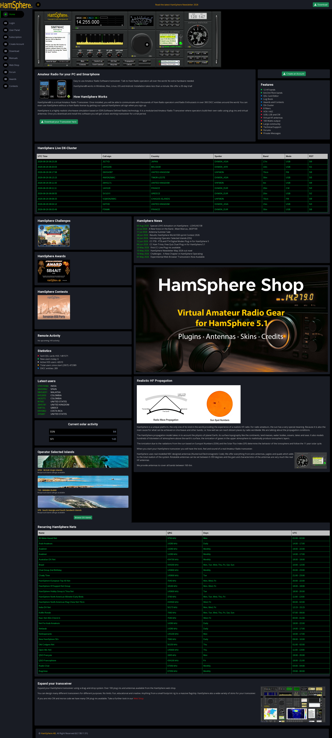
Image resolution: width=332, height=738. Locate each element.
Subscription (15, 37)
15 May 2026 (164, 250)
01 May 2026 (171, 256)
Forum (12, 72)
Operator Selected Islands (56, 452)
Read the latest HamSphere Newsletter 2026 (176, 4)
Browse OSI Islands (83, 517)
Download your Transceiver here (60, 121)
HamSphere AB (48, 733)
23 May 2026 (159, 247)
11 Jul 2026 (153, 232)
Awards (12, 79)
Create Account (16, 44)
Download (14, 51)
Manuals (13, 58)
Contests (13, 86)
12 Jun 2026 (173, 241)
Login (12, 23)
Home (12, 14)
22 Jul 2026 (167, 228)
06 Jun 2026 (171, 244)
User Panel (14, 30)
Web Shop (14, 65)
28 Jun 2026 (168, 235)
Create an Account (295, 73)
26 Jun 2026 (164, 238)
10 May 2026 (170, 253)
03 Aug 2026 (169, 225)
